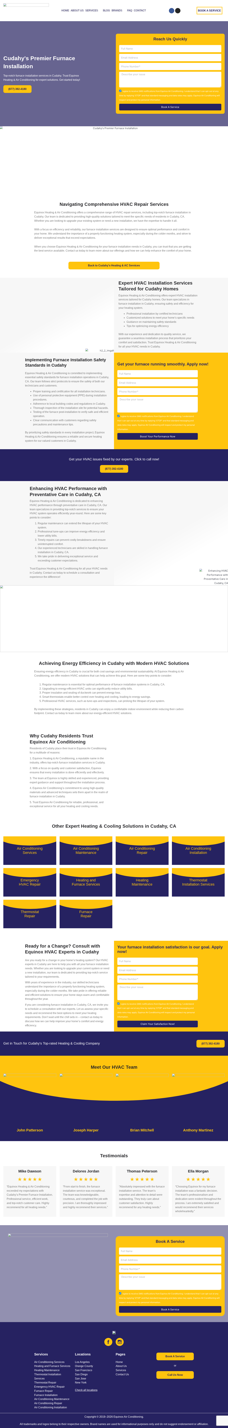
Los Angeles (82, 1362)
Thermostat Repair (45, 1382)
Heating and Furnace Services (52, 1366)
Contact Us (122, 1374)
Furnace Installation (46, 1395)
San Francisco (83, 1370)
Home (119, 1362)
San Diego (81, 1374)
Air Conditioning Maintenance (51, 1399)
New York (80, 1382)
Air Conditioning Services (49, 1362)
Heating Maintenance (47, 1370)
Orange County (84, 1366)
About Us (121, 1366)
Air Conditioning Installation (50, 1407)
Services (121, 1370)
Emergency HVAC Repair (49, 1386)
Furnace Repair (43, 1390)
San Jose (80, 1378)
